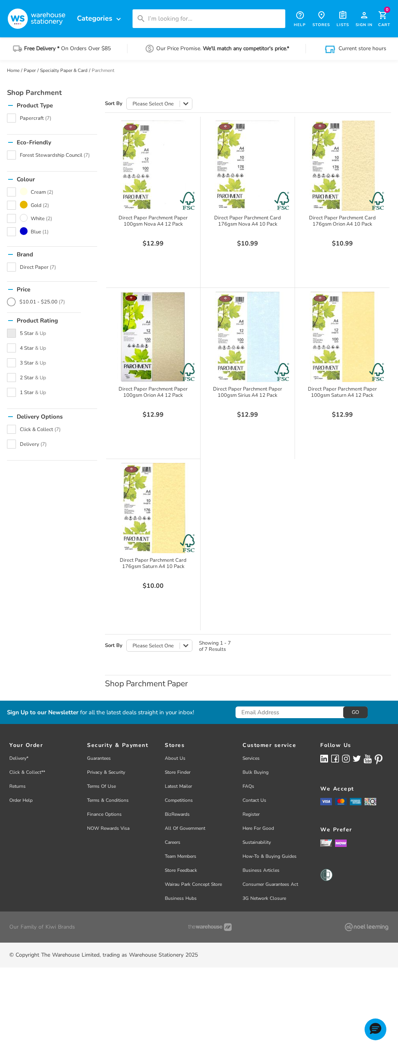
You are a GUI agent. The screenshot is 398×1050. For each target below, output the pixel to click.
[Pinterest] (378, 759)
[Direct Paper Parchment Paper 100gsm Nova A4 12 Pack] (153, 166)
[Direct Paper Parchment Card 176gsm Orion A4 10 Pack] (342, 166)
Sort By (113, 104)
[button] (375, 1029)
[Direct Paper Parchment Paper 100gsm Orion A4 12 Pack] (153, 337)
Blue (40, 231)
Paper (30, 70)
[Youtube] (368, 758)
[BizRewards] (326, 843)
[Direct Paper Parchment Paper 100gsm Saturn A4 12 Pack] (342, 337)
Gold (40, 205)
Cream (42, 192)
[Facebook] (335, 758)
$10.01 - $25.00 (42, 301)
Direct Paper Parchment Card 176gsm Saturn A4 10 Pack (153, 563)
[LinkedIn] (324, 758)
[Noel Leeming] (366, 927)
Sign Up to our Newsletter (43, 712)
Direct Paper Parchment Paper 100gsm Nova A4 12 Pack (153, 221)
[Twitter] (357, 758)
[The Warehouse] (210, 927)
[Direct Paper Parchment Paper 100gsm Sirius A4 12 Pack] (247, 337)
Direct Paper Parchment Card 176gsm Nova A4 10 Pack (247, 221)
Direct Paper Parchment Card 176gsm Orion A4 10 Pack (342, 221)
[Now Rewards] (341, 843)
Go (355, 712)
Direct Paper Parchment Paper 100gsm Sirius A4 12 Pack (247, 392)
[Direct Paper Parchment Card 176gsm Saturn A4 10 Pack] (153, 508)
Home (13, 70)
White (41, 218)
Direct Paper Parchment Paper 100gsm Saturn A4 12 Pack (342, 392)
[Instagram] (346, 758)
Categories (100, 18)
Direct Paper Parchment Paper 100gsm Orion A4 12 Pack (153, 392)
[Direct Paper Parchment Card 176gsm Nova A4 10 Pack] (247, 166)
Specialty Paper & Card (63, 70)
